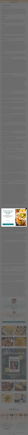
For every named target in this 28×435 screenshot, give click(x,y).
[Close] (26, 208)
